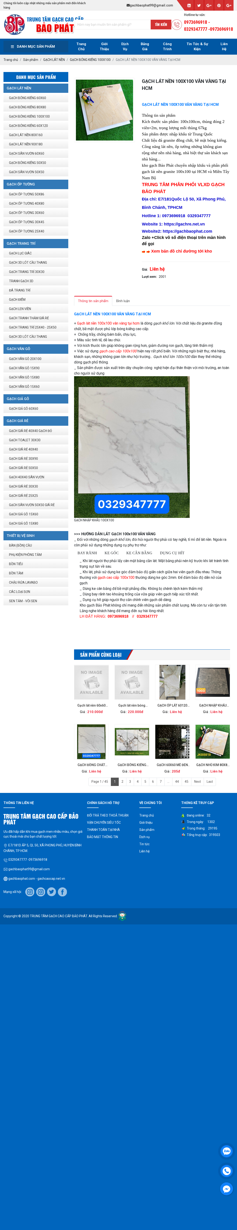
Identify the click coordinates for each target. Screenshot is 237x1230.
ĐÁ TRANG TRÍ (19, 290)
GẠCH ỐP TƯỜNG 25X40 (26, 231)
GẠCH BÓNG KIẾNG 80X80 (27, 107)
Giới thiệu (104, 46)
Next (197, 781)
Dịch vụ (144, 837)
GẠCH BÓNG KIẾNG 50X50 (27, 163)
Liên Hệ (224, 46)
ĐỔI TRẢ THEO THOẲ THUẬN (107, 815)
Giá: (145, 269)
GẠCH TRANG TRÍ (21, 243)
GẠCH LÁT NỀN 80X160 (26, 135)
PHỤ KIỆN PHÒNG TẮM (25, 555)
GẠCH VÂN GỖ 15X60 (24, 386)
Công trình (167, 46)
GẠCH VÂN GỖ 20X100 (25, 359)
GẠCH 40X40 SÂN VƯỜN (26, 477)
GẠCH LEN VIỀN (20, 309)
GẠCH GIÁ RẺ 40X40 (23, 449)
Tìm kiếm (161, 24)
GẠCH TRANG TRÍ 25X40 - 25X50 (32, 327)
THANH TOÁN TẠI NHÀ (103, 830)
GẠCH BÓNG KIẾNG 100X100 (29, 116)
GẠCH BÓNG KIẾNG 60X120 (28, 126)
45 (186, 781)
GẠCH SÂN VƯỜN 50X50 (26, 172)
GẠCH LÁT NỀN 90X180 (26, 144)
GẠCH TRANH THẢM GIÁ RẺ (29, 318)
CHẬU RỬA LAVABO (23, 582)
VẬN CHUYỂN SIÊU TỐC (104, 822)
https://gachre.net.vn (184, 224)
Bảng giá (145, 46)
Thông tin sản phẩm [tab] (93, 301)
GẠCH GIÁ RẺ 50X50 (23, 468)
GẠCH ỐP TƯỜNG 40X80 (26, 203)
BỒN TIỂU (16, 564)
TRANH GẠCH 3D (21, 281)
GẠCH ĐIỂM (17, 299)
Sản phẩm (146, 830)
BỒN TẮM (16, 573)
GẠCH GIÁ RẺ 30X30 (23, 486)
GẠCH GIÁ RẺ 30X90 (23, 458)
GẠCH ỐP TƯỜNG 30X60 (26, 213)
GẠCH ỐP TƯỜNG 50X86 (26, 194)
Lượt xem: (149, 277)
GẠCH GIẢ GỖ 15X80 (23, 523)
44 (177, 781)
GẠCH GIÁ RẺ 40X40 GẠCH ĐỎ (30, 431)
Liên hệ (144, 851)
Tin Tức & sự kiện (197, 46)
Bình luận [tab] (123, 301)
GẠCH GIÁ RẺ (17, 421)
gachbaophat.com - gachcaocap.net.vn (36, 878)
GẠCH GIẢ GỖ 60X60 (23, 408)
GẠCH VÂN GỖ (18, 349)
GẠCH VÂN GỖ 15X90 (24, 368)
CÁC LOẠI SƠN (19, 592)
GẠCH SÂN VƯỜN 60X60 (26, 153)
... (168, 781)
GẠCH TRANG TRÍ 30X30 (26, 272)
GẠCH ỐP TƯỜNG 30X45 (26, 222)
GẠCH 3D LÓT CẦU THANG (28, 262)
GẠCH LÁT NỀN (19, 88)
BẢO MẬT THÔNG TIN (102, 837)
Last (210, 781)
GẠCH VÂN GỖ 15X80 (24, 377)
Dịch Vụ (125, 46)
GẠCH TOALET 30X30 (25, 440)
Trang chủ (81, 46)
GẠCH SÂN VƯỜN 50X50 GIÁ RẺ (32, 505)
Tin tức (144, 844)
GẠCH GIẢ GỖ (18, 399)
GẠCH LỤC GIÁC (20, 253)
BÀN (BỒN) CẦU (20, 545)
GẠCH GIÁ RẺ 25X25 (23, 496)
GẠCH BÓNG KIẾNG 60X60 (27, 98)
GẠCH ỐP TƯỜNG (21, 184)
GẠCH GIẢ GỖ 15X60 (23, 514)
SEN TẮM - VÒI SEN (23, 601)
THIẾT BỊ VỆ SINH (20, 536)
